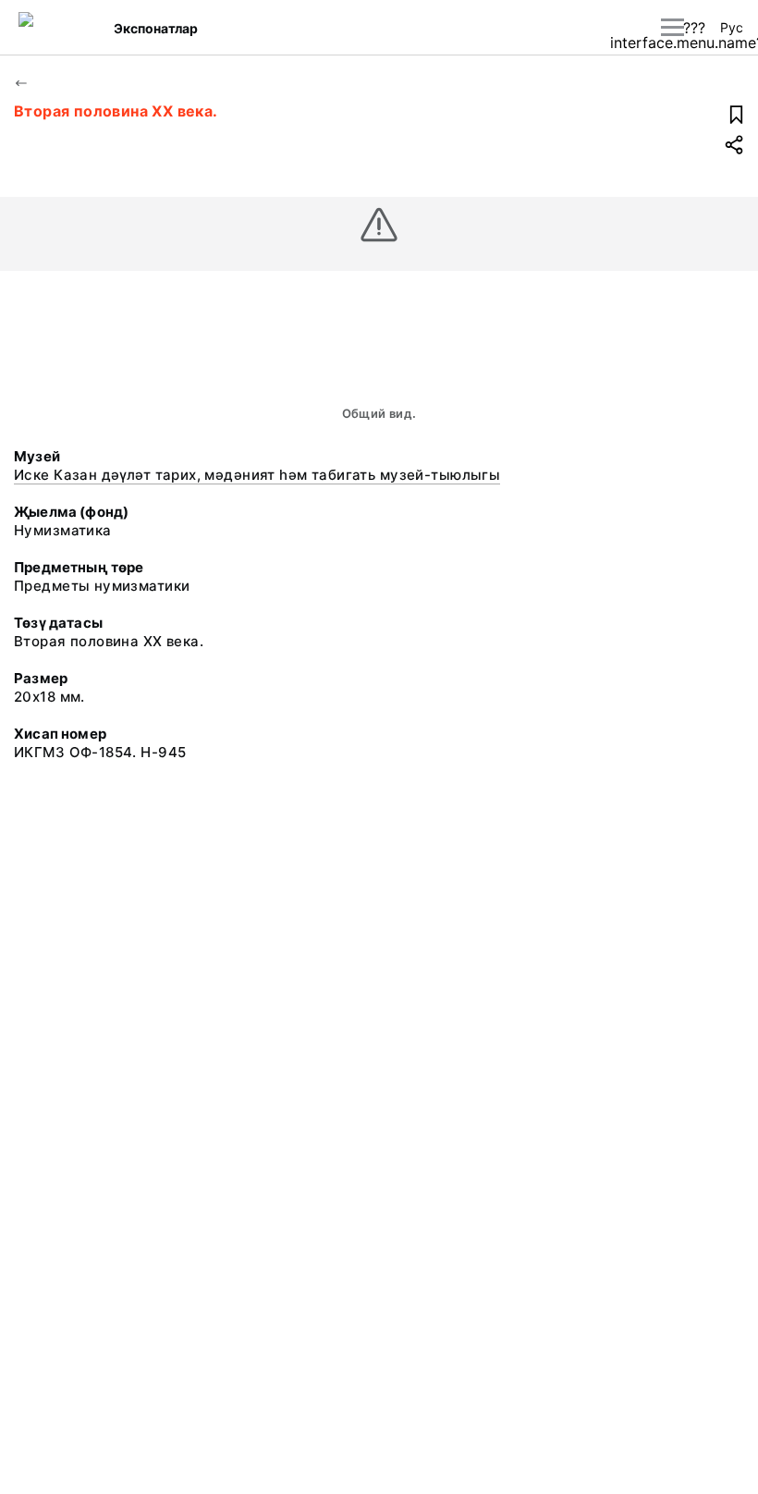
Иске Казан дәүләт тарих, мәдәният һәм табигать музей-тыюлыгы (257, 475)
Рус (731, 27)
